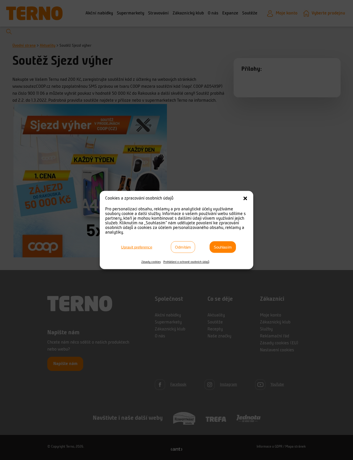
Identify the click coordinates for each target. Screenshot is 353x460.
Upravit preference (136, 247)
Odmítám (183, 247)
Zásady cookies (151, 262)
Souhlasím (223, 247)
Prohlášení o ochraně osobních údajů (186, 262)
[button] (245, 198)
